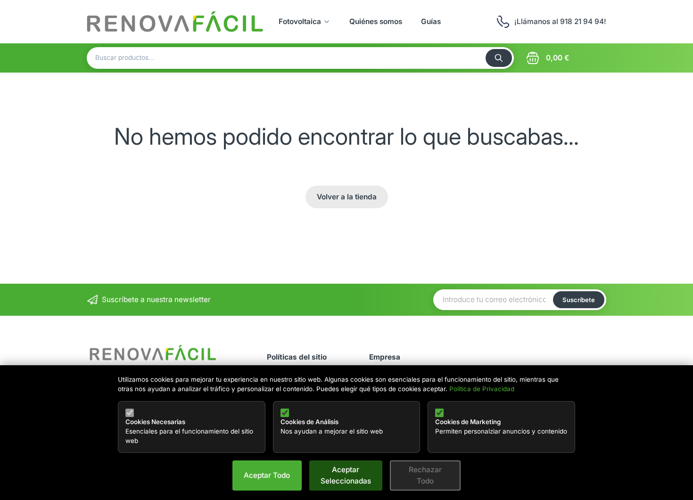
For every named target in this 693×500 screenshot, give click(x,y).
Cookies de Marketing (468, 422)
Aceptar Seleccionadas (346, 475)
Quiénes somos (375, 21)
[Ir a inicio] (175, 22)
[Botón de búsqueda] (499, 58)
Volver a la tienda (347, 196)
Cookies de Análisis (309, 422)
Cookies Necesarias (155, 422)
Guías (431, 21)
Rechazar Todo (425, 475)
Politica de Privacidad (481, 389)
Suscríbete (578, 299)
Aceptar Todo (267, 475)
